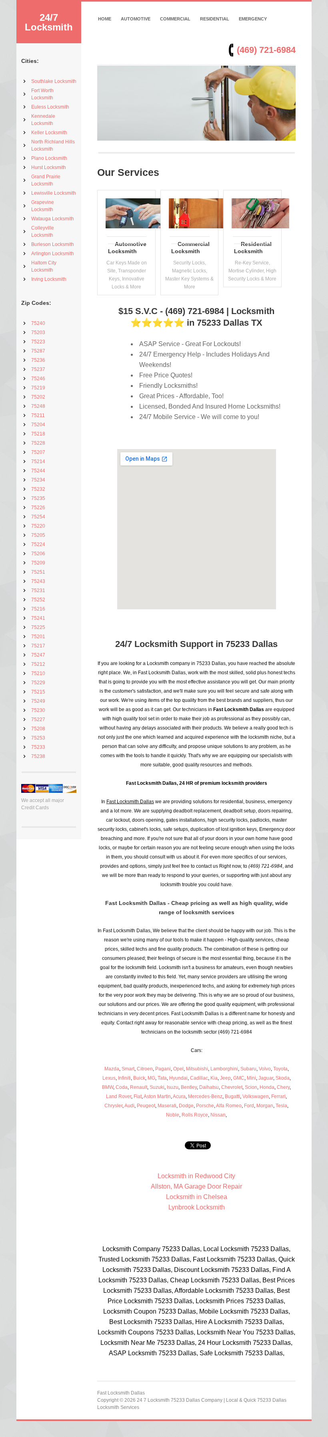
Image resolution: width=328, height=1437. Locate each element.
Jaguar (265, 1078)
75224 (38, 544)
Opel (178, 1069)
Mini (251, 1078)
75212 (38, 664)
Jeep (225, 1078)
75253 (38, 738)
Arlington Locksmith (52, 253)
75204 (38, 424)
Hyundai (178, 1078)
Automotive (135, 18)
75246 (38, 378)
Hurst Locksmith (48, 167)
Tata (162, 1078)
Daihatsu (209, 1087)
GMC (238, 1078)
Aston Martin (157, 1096)
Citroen (145, 1069)
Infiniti (124, 1078)
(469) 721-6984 (266, 50)
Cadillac (199, 1078)
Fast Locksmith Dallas (121, 1393)
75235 (38, 498)
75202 (38, 397)
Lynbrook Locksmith (196, 1207)
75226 (38, 507)
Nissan (218, 1115)
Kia (214, 1078)
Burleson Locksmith (52, 244)
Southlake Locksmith (53, 81)
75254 (38, 517)
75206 (38, 553)
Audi (129, 1105)
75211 (38, 415)
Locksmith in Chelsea (196, 1196)
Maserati (167, 1105)
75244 (38, 471)
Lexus (109, 1078)
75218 (38, 434)
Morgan (264, 1105)
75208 (38, 729)
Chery (283, 1087)
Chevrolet (231, 1087)
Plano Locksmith (49, 158)
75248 (38, 406)
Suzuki (157, 1087)
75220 (38, 526)
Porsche (205, 1105)
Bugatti (232, 1096)
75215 (38, 692)
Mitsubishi (197, 1069)
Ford (249, 1105)
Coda (122, 1087)
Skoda (283, 1078)
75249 (38, 701)
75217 (38, 646)
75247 (38, 655)
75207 (38, 452)
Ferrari (278, 1096)
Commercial (175, 18)
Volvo (265, 1069)
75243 (38, 581)
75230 (38, 710)
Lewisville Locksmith (53, 193)
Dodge (186, 1105)
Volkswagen (255, 1096)
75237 (38, 369)
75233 (38, 747)
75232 (38, 489)
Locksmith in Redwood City (196, 1176)
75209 (38, 563)
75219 (38, 388)
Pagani (163, 1069)
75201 (38, 636)
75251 (38, 572)
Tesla (281, 1105)
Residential (214, 18)
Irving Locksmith (48, 279)
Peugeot (146, 1105)
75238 (38, 756)
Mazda (111, 1069)
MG (151, 1078)
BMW (107, 1087)
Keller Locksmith (49, 132)
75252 (38, 600)
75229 (38, 682)
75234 (38, 480)
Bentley (189, 1087)
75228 (38, 443)
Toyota (280, 1069)
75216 (38, 609)
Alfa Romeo (229, 1105)
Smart (128, 1069)
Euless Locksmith (50, 107)
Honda (267, 1087)
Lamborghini (224, 1069)
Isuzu (172, 1087)
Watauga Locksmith (52, 219)
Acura (179, 1096)
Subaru (248, 1069)
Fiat (138, 1096)
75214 (38, 461)
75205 (38, 535)
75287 (38, 351)
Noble (172, 1115)
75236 (38, 360)
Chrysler (113, 1105)
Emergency (253, 18)
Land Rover (118, 1096)
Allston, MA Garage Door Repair (196, 1186)
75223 (38, 342)
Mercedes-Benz (205, 1096)
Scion (251, 1087)
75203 (38, 332)
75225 (38, 627)
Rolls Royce (195, 1115)
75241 (38, 618)
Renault (138, 1087)
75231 (38, 590)
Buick (139, 1078)
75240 (38, 323)
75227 (38, 719)
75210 (38, 673)
